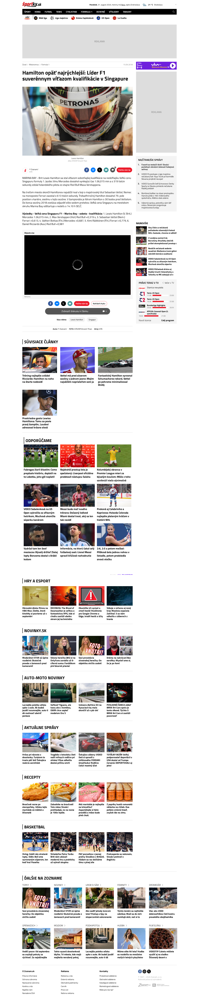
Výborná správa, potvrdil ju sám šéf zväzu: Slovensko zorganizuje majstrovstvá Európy (156, 205)
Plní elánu (155, 925)
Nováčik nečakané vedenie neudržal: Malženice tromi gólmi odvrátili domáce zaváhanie (162, 251)
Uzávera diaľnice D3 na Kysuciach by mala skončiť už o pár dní (90, 708)
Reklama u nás (67, 975)
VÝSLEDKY (114, 11)
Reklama (65, 971)
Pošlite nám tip (124, 169)
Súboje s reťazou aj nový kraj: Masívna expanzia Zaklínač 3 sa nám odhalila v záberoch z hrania (119, 613)
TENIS (59, 11)
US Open (106, 18)
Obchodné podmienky (69, 982)
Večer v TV (169, 282)
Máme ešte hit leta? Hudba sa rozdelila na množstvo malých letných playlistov (130, 954)
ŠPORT (27, 11)
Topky (25, 885)
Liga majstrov (61, 18)
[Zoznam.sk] (145, 985)
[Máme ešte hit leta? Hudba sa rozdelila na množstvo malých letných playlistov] (131, 938)
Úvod (24, 64)
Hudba (121, 925)
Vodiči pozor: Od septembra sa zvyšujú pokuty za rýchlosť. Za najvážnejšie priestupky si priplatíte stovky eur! (35, 954)
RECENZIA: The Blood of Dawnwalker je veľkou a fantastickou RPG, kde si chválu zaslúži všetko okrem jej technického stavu (62, 613)
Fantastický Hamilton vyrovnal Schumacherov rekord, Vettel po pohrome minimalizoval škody (115, 380)
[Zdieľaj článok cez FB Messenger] (93, 170)
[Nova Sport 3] (142, 306)
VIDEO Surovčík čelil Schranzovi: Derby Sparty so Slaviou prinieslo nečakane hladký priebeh (157, 186)
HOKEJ (38, 11)
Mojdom (58, 925)
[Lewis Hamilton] (77, 121)
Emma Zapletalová (84, 18)
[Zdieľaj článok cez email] (106, 170)
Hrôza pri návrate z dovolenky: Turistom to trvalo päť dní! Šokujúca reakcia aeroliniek (34, 758)
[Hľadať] (174, 12)
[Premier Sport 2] (142, 312)
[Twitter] (149, 972)
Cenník (63, 986)
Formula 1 (45, 64)
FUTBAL (48, 11)
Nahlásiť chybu (99, 303)
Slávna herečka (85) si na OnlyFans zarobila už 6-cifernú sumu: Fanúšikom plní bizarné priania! (62, 661)
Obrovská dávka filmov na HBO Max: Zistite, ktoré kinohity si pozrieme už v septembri (35, 612)
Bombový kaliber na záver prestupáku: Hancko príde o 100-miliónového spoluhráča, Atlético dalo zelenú (157, 196)
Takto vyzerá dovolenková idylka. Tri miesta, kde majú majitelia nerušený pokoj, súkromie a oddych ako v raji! (67, 954)
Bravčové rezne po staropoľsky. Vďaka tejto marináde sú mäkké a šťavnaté (34, 808)
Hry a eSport (37, 581)
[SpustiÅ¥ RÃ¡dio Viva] (156, 64)
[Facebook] (140, 972)
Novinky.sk (35, 630)
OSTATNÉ (100, 11)
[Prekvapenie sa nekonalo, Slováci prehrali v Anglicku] (120, 842)
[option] (36, 923)
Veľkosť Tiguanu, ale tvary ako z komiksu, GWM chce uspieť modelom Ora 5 (60, 709)
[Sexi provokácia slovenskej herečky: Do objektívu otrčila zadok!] (92, 645)
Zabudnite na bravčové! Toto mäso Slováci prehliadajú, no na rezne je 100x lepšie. (62, 808)
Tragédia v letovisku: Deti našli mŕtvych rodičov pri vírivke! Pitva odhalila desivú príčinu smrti (62, 758)
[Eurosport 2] (142, 300)
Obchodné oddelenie (107, 979)
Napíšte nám (27, 989)
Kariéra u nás (27, 986)
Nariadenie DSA (28, 993)
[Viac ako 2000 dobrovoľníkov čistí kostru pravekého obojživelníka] (163, 898)
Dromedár (155, 885)
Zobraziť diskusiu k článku (84, 311)
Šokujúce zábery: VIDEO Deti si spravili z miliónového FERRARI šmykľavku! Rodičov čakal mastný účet (90, 760)
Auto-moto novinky (44, 678)
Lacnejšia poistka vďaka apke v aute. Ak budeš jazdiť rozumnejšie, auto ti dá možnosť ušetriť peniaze (35, 710)
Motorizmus (34, 64)
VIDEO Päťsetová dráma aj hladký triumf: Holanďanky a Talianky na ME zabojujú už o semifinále (160, 272)
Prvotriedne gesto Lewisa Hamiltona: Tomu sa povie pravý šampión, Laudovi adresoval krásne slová (36, 423)
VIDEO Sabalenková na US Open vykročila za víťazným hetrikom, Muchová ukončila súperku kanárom (162, 261)
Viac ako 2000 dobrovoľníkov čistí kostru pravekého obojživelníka (162, 914)
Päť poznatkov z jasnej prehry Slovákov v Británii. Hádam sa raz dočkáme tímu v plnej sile (91, 858)
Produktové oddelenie (108, 975)
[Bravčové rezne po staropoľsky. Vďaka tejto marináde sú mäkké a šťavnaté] (35, 792)
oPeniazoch (28, 925)
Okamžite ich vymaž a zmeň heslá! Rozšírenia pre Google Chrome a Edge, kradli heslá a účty (91, 612)
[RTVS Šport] (142, 288)
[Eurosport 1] (142, 294)
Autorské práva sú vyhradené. (150, 979)
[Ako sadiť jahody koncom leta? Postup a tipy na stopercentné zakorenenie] (100, 898)
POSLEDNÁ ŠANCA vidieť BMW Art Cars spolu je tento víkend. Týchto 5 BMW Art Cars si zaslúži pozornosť (119, 710)
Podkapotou (93, 925)
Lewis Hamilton (77, 319)
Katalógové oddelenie (108, 982)
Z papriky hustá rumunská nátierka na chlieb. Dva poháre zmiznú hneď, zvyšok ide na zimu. (119, 808)
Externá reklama (67, 979)
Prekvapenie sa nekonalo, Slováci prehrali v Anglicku (119, 857)
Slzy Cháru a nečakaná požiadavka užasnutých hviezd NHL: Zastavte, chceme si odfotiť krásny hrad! (162, 230)
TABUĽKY (127, 11)
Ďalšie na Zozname (43, 878)
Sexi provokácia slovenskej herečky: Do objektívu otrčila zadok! (90, 660)
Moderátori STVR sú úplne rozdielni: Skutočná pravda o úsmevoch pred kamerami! (35, 661)
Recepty (32, 777)
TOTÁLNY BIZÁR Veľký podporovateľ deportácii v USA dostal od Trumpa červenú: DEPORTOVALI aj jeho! (119, 760)
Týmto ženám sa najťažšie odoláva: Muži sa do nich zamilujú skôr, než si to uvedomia (130, 914)
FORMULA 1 (86, 11)
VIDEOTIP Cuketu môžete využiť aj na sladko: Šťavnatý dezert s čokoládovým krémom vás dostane (162, 954)
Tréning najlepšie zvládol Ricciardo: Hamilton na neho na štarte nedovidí (38, 378)
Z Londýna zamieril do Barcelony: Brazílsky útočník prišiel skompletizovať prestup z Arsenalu (162, 241)
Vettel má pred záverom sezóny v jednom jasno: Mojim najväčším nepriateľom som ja (77, 378)
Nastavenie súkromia (30, 982)
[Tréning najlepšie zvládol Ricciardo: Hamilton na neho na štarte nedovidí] (39, 360)
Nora (123, 4)
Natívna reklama (67, 993)
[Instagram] (144, 972)
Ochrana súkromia (29, 979)
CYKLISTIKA (71, 11)
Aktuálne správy (41, 727)
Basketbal (34, 827)
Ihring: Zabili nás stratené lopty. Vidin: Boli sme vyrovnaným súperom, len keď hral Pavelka (35, 858)
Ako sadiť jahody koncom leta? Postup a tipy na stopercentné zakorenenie (99, 914)
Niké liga (43, 18)
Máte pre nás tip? (106, 989)
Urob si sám (92, 885)
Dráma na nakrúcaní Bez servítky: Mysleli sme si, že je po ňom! (119, 660)
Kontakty (104, 971)
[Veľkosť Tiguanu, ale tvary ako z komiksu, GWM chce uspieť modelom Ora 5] (63, 692)
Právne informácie (29, 975)
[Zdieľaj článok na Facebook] (86, 170)
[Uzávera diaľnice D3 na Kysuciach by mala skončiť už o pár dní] (92, 692)
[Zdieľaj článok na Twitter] (99, 170)
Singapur (92, 319)
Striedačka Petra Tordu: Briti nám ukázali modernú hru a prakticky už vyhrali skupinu (62, 858)
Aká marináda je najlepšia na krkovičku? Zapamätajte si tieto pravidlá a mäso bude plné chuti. (91, 810)
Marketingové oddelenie (109, 986)
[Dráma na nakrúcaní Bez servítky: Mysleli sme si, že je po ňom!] (120, 645)
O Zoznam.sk (28, 971)
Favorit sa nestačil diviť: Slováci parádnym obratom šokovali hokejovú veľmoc (157, 167)
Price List (64, 989)
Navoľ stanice (145, 320)
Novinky (58, 885)
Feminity (122, 885)
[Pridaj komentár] (112, 170)
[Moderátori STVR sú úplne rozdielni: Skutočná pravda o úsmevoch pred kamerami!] (35, 645)
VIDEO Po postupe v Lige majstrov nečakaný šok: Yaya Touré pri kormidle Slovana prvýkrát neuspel (157, 176)
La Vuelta (122, 18)
